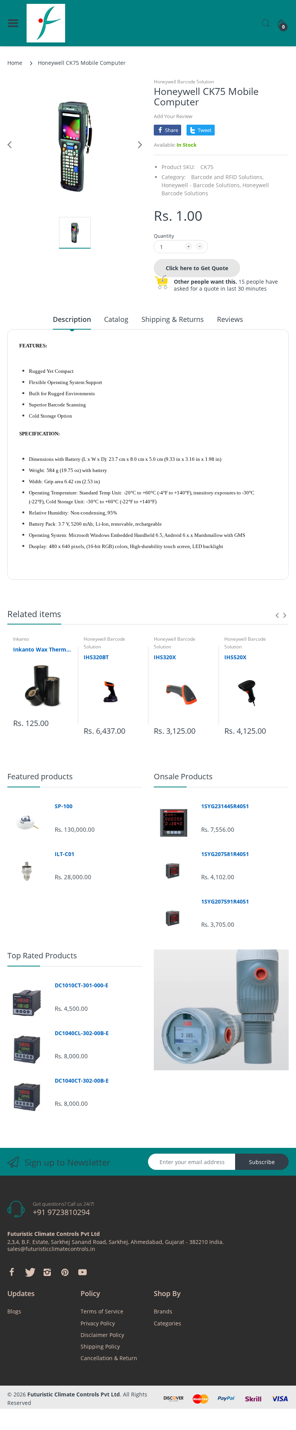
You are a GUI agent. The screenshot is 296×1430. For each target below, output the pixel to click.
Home (14, 62)
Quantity (164, 235)
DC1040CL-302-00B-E (82, 1033)
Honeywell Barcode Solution (184, 81)
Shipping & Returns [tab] (172, 319)
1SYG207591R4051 (225, 901)
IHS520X (235, 657)
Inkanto (21, 639)
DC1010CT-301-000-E (81, 985)
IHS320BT (96, 657)
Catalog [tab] (116, 319)
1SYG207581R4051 (225, 854)
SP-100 (63, 806)
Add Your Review (173, 116)
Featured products (40, 776)
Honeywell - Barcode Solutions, (201, 185)
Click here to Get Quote (197, 268)
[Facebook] (11, 1272)
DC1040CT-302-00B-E (82, 1080)
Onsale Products (183, 776)
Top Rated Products (42, 955)
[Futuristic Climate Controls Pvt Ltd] (46, 23)
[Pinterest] (65, 1272)
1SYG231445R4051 (225, 806)
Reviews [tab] (230, 319)
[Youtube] (82, 1272)
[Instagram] (47, 1272)
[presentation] (277, 615)
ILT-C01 (64, 854)
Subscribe (262, 1162)
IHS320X (165, 657)
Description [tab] (72, 319)
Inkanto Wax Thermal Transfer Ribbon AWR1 (42, 649)
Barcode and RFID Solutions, (227, 177)
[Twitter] (29, 1272)
